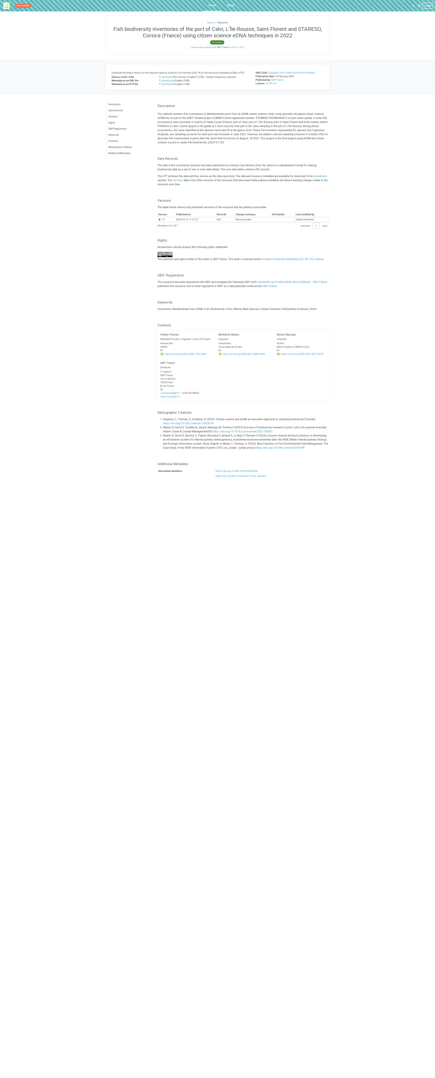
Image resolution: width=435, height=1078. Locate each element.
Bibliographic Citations (120, 147)
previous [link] (305, 225)
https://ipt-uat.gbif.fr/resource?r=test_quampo (241, 476)
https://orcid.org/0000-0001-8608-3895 (243, 354)
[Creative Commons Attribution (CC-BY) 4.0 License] (166, 254)
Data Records (115, 110)
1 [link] (316, 225)
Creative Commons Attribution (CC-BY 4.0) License (294, 259)
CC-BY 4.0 (271, 83)
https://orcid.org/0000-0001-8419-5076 (301, 354)
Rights (111, 122)
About (230, 5)
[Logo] (6, 6)
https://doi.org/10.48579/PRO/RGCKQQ (237, 471)
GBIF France (277, 80)
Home (212, 5)
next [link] (324, 225)
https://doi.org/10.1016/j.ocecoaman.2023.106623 (243, 431)
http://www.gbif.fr (170, 396)
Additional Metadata (119, 153)
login (427, 5)
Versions (113, 116)
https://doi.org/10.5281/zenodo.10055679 (188, 423)
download (167, 77)
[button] (419, 5)
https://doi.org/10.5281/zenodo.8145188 (279, 447)
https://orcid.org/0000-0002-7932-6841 (185, 354)
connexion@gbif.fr (170, 393)
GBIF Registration (117, 128)
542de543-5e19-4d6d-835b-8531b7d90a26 (291, 72)
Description (114, 104)
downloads (320, 176)
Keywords (113, 134)
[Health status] (413, 5)
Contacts (113, 141)
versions (178, 180)
